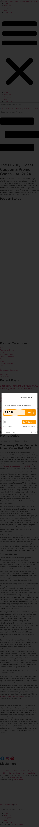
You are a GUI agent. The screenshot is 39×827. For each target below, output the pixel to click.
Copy (29, 412)
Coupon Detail (28, 426)
